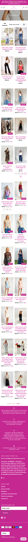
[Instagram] (3, 477)
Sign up (5, 513)
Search (3, 486)
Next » (19, 403)
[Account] (23, 7)
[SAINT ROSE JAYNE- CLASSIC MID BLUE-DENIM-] (21, 36)
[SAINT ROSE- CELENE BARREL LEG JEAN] (7, 36)
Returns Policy (5, 489)
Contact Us (4, 498)
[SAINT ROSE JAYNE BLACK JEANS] (7, 65)
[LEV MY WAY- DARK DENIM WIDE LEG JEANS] (21, 155)
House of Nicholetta (10, 537)
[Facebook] (1, 477)
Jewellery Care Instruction (9, 493)
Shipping (4, 491)
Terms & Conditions (7, 496)
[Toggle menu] (1, 7)
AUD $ (4, 533)
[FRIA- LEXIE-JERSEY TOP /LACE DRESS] (21, 125)
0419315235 (11, 461)
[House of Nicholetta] (14, 7)
